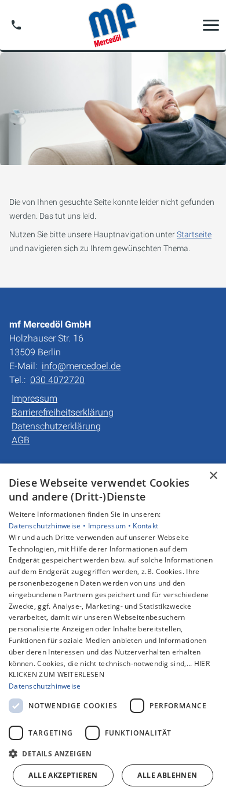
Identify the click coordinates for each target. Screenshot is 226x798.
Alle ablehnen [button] (167, 775)
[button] (211, 24)
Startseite (194, 234)
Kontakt (145, 526)
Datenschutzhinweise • (48, 526)
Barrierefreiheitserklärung (63, 412)
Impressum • (110, 526)
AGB (21, 440)
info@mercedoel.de (81, 366)
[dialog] (113, 631)
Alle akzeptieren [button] (62, 775)
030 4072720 (57, 379)
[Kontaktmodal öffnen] (16, 24)
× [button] (213, 476)
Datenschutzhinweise (45, 686)
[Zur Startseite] (113, 25)
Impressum (34, 398)
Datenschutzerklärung (56, 426)
